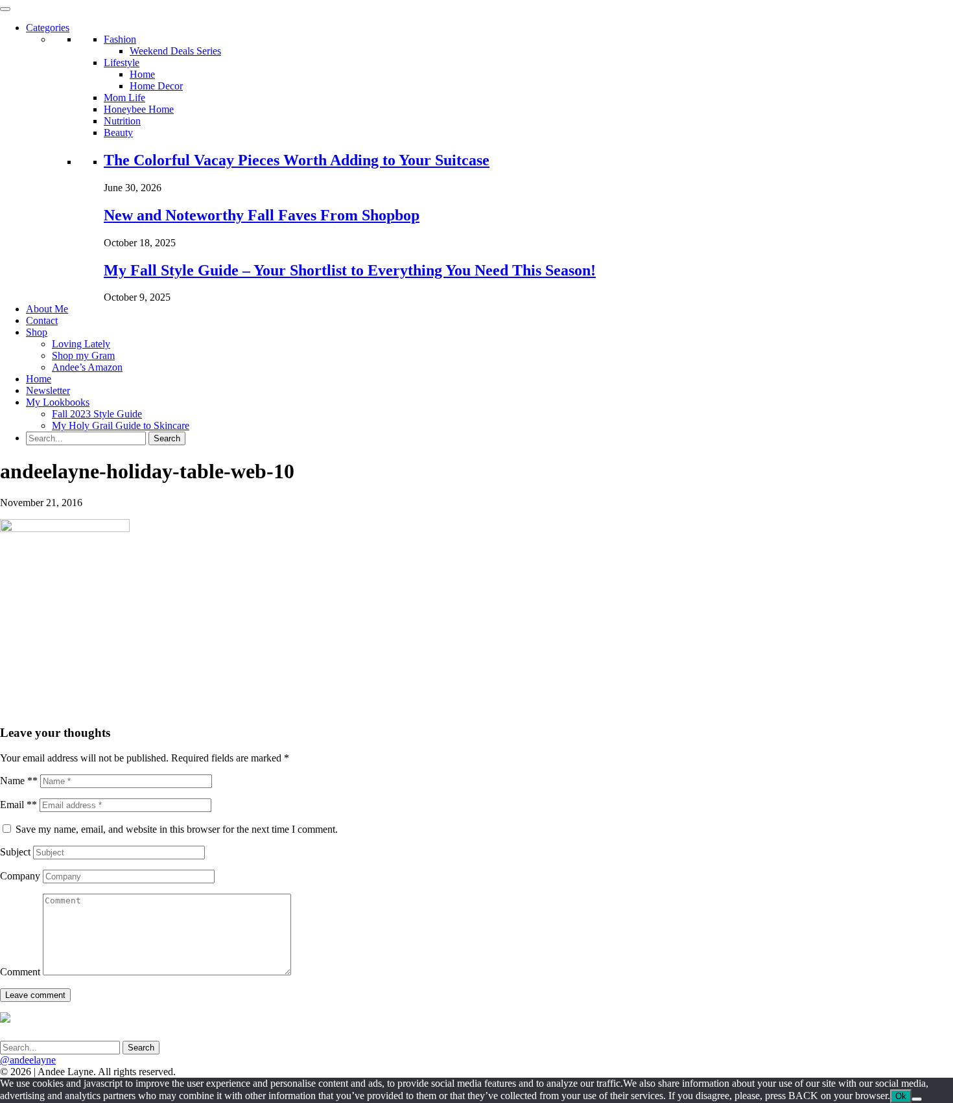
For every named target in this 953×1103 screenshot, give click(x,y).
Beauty (118, 132)
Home (142, 74)
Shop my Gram (83, 355)
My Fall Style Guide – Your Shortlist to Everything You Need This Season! (350, 270)
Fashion (120, 39)
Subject (15, 851)
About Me (47, 308)
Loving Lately (81, 343)
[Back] (917, 1099)
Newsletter (48, 390)
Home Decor (156, 85)
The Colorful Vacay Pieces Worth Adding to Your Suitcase (296, 160)
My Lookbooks (57, 402)
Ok (900, 1096)
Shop (36, 332)
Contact (42, 320)
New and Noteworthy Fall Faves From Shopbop (261, 215)
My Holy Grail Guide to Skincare (120, 425)
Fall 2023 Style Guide (97, 413)
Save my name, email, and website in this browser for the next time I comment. (177, 829)
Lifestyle (121, 62)
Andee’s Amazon (87, 367)
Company (20, 875)
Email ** (18, 804)
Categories (47, 27)
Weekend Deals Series (175, 50)
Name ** (19, 780)
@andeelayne (28, 1059)
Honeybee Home (139, 109)
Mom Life (124, 97)
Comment (20, 971)
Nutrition (122, 120)
